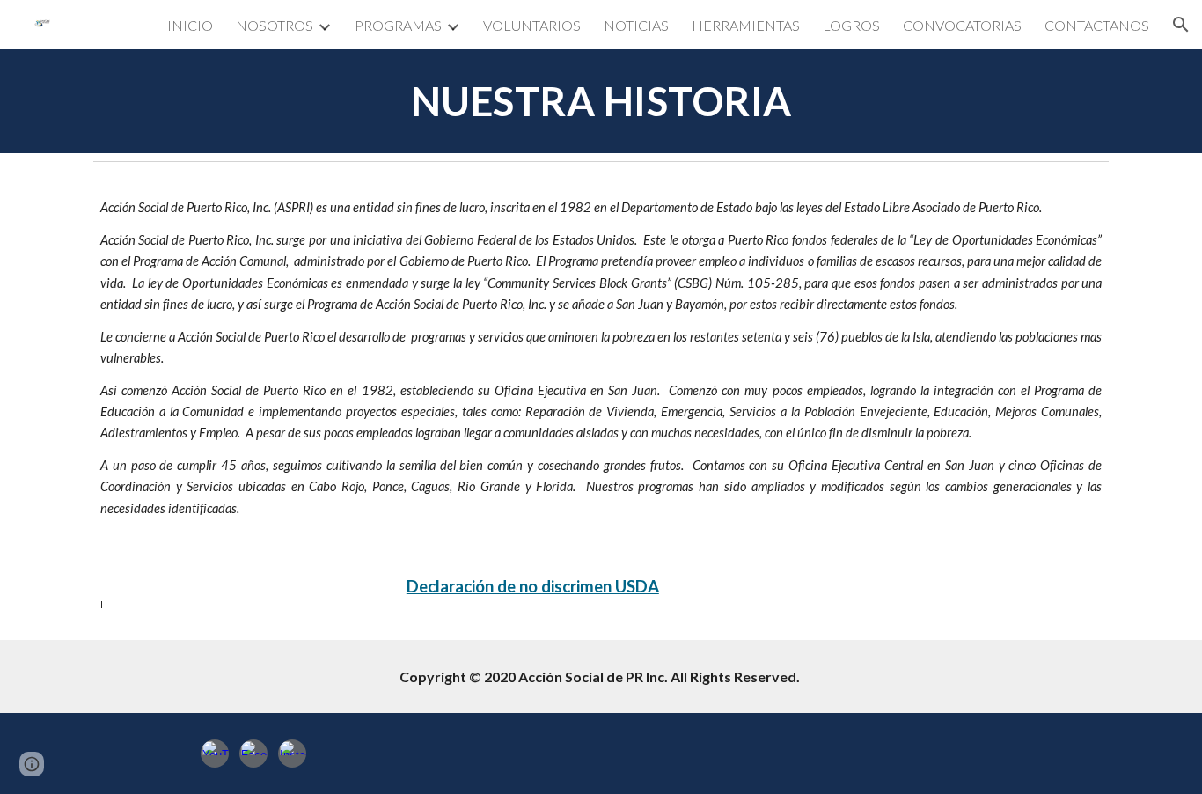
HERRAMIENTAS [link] (746, 25)
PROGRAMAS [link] (398, 25)
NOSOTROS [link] (274, 25)
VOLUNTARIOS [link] (532, 25)
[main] (601, 101)
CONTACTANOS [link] (1096, 25)
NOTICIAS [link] (636, 25)
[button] (1181, 25)
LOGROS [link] (851, 25)
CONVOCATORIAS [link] (962, 25)
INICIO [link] (190, 25)
